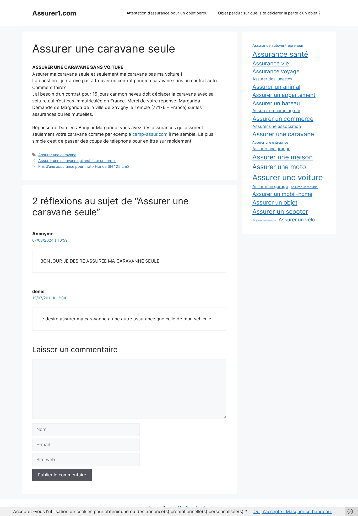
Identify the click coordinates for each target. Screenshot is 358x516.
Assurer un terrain (264, 220)
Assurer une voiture (287, 177)
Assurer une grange (271, 148)
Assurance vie (270, 63)
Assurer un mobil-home (282, 194)
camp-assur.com (149, 134)
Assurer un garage (270, 186)
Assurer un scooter (280, 211)
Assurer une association (276, 126)
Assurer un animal (276, 86)
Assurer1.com (54, 13)
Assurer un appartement (284, 95)
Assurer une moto (279, 167)
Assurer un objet (274, 202)
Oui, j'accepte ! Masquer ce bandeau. (292, 511)
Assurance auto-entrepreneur (277, 45)
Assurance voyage (276, 71)
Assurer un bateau (276, 103)
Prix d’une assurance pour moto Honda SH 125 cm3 (83, 166)
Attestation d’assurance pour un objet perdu (167, 13)
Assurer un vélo (297, 220)
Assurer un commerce (282, 118)
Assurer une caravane (57, 155)
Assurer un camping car (276, 110)
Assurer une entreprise (270, 142)
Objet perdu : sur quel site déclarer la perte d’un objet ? (269, 13)
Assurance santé (280, 54)
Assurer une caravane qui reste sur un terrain (77, 160)
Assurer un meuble (304, 187)
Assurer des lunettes (272, 78)
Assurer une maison (282, 157)
